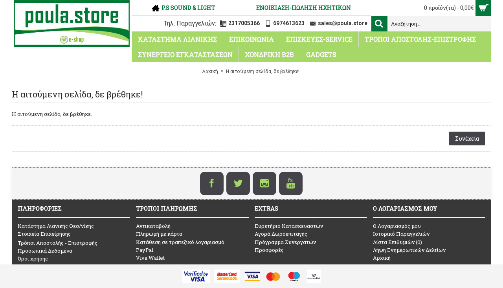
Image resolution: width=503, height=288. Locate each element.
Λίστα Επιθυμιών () (397, 242)
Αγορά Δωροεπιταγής (281, 233)
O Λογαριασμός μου (397, 225)
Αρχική (382, 257)
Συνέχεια (467, 138)
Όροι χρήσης (33, 258)
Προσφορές (269, 249)
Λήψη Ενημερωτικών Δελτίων (409, 249)
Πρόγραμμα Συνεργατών (285, 242)
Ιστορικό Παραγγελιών (401, 233)
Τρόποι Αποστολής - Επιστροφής (57, 242)
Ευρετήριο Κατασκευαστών (289, 225)
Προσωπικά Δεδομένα (45, 250)
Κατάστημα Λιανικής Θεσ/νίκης (56, 225)
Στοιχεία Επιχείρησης (44, 233)
